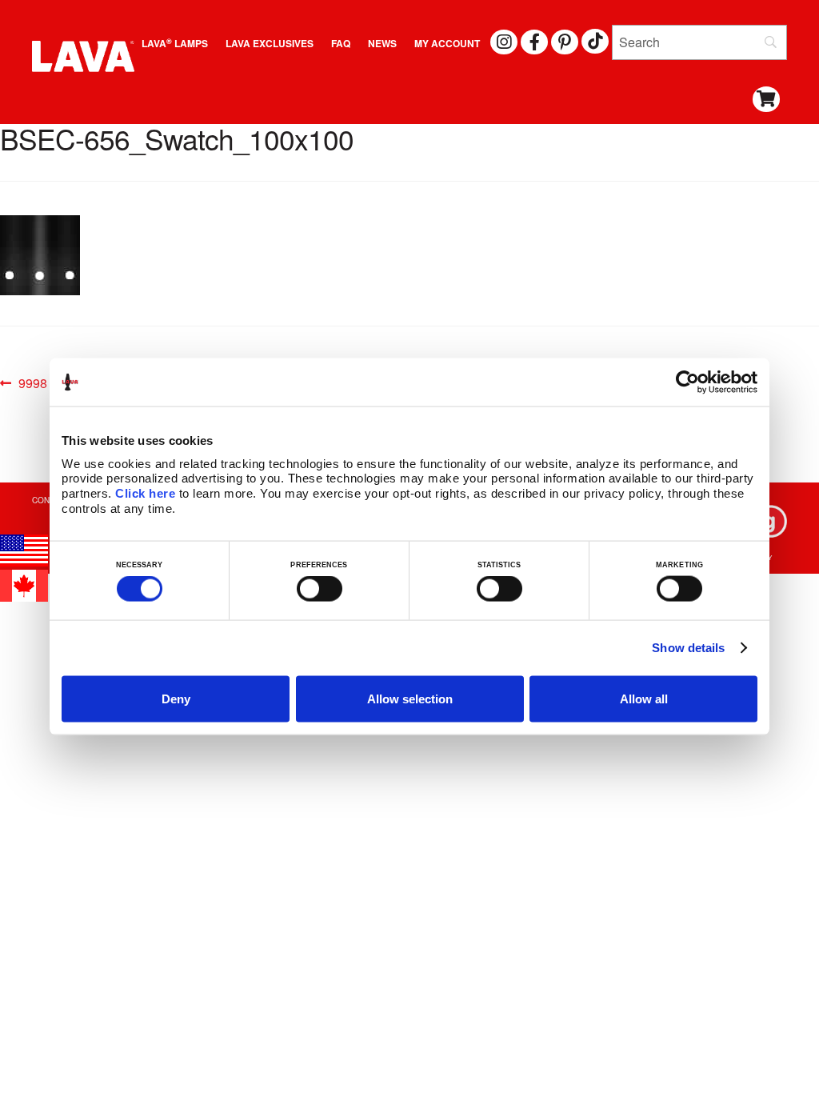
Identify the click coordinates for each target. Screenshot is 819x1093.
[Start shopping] (766, 99)
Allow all (644, 698)
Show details (688, 648)
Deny (176, 698)
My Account (447, 43)
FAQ (340, 43)
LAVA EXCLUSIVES (270, 43)
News (382, 43)
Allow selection (410, 698)
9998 (32, 383)
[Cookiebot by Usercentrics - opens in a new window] (687, 382)
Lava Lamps (175, 43)
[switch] (319, 589)
